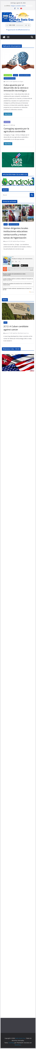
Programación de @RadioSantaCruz (18, 30)
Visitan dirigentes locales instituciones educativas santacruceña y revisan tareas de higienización (15, 233)
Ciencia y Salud (7, 75)
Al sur (5, 224)
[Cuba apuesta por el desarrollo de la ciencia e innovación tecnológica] (18, 60)
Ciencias (15, 75)
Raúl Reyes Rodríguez (20, 241)
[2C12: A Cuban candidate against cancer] (18, 311)
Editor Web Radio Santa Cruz (22, 333)
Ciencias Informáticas (25, 75)
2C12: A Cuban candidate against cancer (15, 328)
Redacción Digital (19, 81)
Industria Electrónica (9, 78)
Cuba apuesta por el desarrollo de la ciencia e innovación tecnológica (16, 88)
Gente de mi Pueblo (13, 224)
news (5, 322)
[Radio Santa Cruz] (4, 37)
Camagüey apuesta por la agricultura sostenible (16, 130)
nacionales (7, 122)
